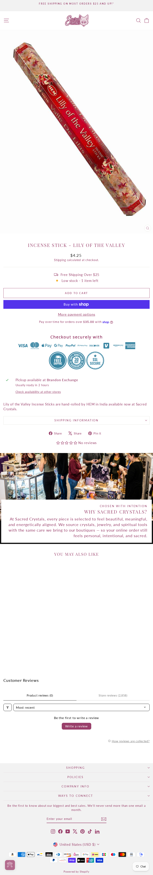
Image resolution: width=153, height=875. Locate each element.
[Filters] (7, 707)
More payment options (76, 314)
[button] (67, 443)
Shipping (60, 260)
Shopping (75, 767)
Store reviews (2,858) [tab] (113, 695)
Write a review (76, 726)
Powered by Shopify (76, 871)
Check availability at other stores (38, 392)
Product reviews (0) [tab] (40, 695)
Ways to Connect (75, 795)
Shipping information (76, 420)
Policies (75, 777)
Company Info (75, 786)
